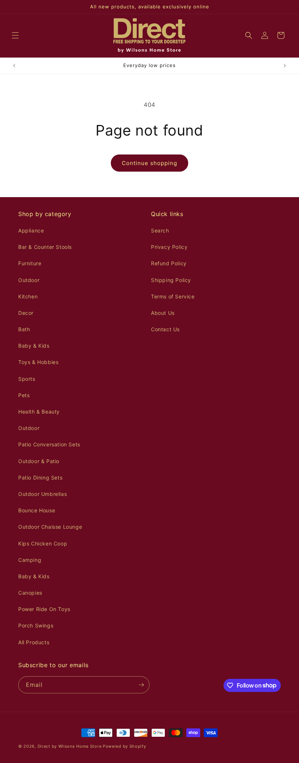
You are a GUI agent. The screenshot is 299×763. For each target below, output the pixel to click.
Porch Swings (35, 625)
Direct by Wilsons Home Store (70, 746)
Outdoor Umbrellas (42, 494)
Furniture (29, 263)
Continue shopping (149, 163)
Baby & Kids (34, 346)
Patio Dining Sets (40, 477)
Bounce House (36, 510)
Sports (26, 379)
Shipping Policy (171, 280)
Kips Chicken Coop (42, 543)
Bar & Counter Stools (45, 247)
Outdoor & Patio (38, 461)
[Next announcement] (285, 66)
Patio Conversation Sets (49, 444)
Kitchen (28, 296)
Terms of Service (173, 296)
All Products (33, 642)
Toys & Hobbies (38, 362)
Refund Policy (169, 263)
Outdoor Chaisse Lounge (50, 527)
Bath (24, 329)
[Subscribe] (141, 684)
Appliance (31, 230)
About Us (163, 313)
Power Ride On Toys (44, 609)
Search (160, 230)
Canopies (30, 593)
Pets (24, 395)
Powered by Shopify (124, 746)
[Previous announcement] (14, 66)
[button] (15, 35)
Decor (26, 313)
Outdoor (28, 280)
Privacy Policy (169, 247)
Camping (29, 560)
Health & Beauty (39, 411)
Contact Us (165, 329)
